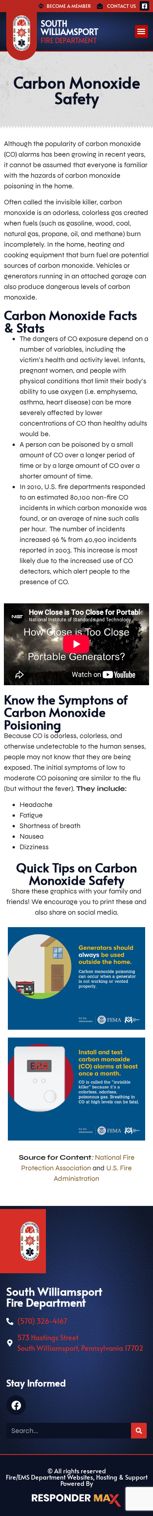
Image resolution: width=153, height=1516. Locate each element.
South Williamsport (69, 27)
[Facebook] (16, 1405)
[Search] (139, 1430)
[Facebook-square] (144, 6)
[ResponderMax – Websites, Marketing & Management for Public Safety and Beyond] (76, 1500)
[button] (141, 31)
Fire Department (69, 40)
